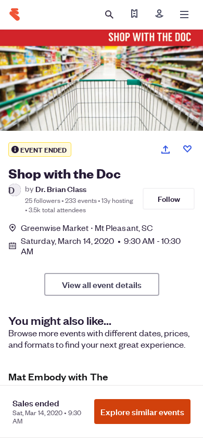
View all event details (102, 284)
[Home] (14, 14)
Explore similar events (142, 411)
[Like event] (187, 149)
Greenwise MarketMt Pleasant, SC (87, 227)
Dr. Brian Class (60, 189)
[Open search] (109, 14)
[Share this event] (165, 149)
